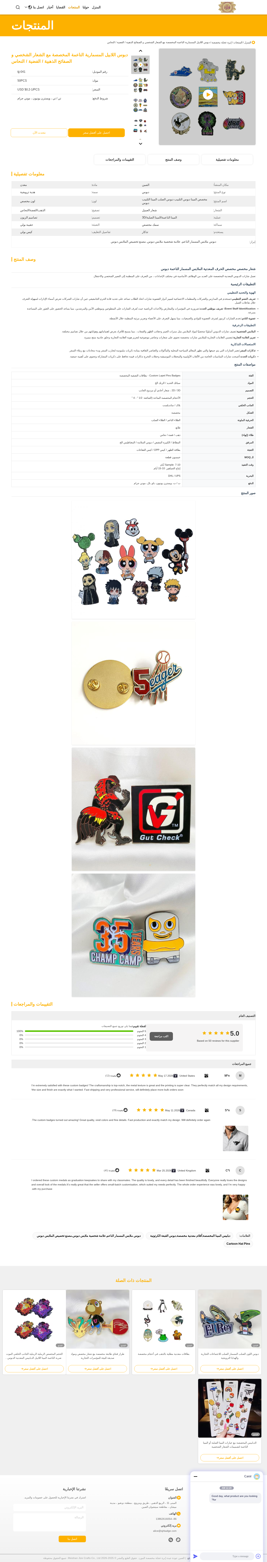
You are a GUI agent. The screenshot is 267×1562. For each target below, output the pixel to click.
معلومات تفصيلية (227, 159)
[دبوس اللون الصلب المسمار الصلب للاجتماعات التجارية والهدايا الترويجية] (229, 1319)
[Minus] (195, 1476)
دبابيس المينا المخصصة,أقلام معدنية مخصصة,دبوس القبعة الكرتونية (190, 1235)
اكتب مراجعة (161, 1036)
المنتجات (74, 7)
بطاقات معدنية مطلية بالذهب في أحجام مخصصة (163, 1353)
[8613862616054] (178, 1540)
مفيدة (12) (110, 1075)
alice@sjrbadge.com (165, 1530)
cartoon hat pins (238, 1243)
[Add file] (258, 1556)
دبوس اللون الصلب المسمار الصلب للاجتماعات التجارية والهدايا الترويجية (230, 1355)
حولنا (86, 7)
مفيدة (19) (117, 1110)
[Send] (195, 1556)
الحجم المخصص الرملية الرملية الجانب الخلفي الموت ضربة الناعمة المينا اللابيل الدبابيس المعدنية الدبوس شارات (34, 1356)
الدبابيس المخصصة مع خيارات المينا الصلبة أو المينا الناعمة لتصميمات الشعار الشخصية (229, 1444)
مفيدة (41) (109, 1170)
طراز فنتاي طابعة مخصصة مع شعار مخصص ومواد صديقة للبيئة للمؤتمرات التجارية (97, 1355)
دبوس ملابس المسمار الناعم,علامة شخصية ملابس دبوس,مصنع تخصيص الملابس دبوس (89, 1235)
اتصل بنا (38, 7)
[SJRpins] (170, 1540)
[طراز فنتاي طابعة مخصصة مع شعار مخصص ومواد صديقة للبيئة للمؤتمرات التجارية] (97, 1319)
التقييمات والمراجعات (120, 159)
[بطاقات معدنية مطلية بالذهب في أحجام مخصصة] (163, 1319)
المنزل (96, 7)
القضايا (60, 7)
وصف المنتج (173, 159)
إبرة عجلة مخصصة (222, 42)
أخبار (50, 7)
